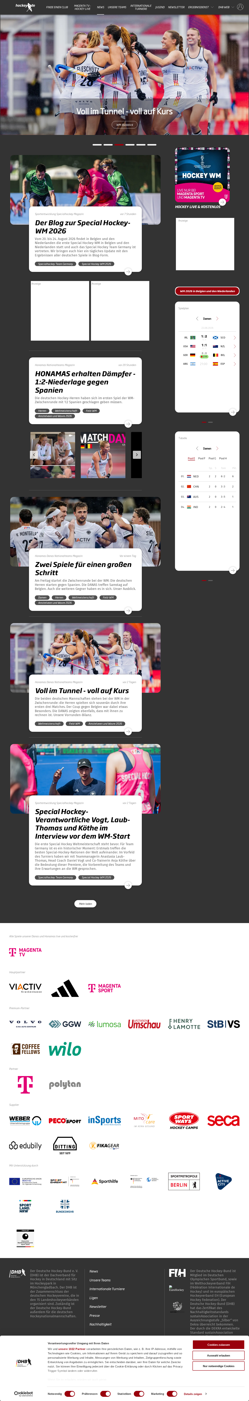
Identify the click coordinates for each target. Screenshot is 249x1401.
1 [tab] (94, 146)
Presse (94, 1315)
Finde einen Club (57, 7)
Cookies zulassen (218, 1344)
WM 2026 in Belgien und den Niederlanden (124, 129)
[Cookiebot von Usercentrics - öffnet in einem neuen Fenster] (24, 1394)
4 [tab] (127, 146)
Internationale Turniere (140, 7)
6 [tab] (149, 146)
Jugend (159, 7)
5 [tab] (138, 146)
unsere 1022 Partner (72, 1348)
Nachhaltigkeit (100, 1324)
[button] (43, 465)
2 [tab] (105, 146)
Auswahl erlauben (218, 1355)
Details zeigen (193, 1393)
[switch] (105, 1394)
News (100, 7)
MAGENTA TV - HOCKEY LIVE (82, 7)
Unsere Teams (117, 7)
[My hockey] (240, 7)
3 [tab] (116, 146)
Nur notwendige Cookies (218, 1366)
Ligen (93, 1297)
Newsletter (176, 7)
